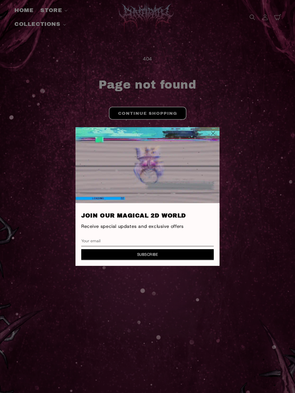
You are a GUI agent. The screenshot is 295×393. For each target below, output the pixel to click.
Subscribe (147, 254)
